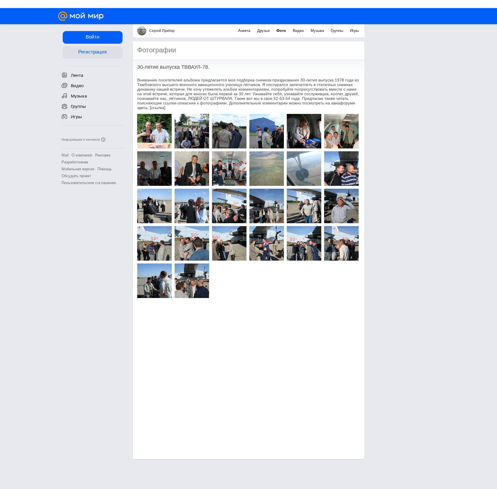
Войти (93, 37)
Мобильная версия (78, 169)
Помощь (105, 169)
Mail (65, 155)
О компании (82, 155)
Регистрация (92, 52)
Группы (337, 30)
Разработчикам (75, 162)
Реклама (102, 155)
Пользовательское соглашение (89, 183)
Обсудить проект (76, 176)
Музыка (318, 30)
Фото (281, 30)
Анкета (244, 30)
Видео (299, 30)
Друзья (264, 30)
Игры (354, 30)
